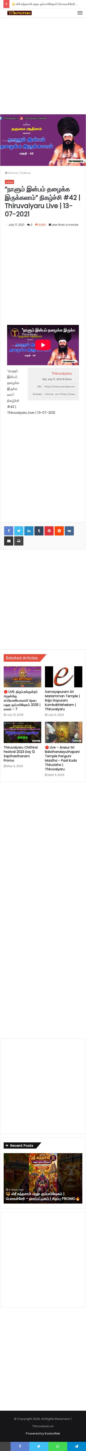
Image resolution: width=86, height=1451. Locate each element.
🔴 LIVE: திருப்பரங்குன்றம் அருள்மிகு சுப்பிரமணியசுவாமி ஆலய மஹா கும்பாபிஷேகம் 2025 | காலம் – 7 (22, 700)
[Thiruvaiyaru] (19, 13)
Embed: (37, 394)
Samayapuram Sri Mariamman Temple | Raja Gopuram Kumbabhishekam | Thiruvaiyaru (62, 700)
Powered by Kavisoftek (43, 1433)
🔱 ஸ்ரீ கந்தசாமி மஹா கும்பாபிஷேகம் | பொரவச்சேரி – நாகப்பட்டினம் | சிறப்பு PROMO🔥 (43, 1196)
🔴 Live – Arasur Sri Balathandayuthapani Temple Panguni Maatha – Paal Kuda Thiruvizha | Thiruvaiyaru (62, 758)
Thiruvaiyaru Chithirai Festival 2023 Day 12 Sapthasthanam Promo (21, 754)
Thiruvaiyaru (62, 373)
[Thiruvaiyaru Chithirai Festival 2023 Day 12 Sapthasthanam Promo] (22, 732)
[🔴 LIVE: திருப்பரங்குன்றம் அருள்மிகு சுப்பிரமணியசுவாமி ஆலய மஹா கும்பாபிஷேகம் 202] (22, 676)
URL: (39, 386)
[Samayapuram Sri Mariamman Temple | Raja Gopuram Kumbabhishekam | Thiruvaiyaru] (64, 676)
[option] (43, 1178)
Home (12, 173)
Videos (25, 173)
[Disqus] (43, 847)
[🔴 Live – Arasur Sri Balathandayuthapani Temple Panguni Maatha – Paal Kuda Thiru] (64, 732)
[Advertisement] (43, 65)
